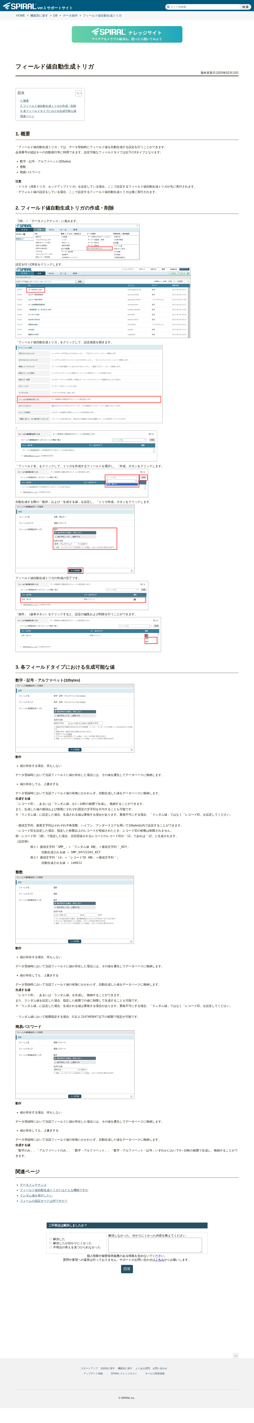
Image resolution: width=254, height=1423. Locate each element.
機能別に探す (39, 15)
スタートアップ (89, 1368)
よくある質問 (142, 1368)
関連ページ (27, 116)
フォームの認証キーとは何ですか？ (43, 1200)
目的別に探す (108, 1368)
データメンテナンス (33, 1184)
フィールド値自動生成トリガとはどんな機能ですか (54, 1190)
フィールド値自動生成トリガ (102, 15)
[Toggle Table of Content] (77, 93)
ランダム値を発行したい (36, 1195)
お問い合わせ (160, 1368)
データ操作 (70, 15)
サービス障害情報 (155, 1373)
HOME (20, 15)
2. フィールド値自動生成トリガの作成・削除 (48, 105)
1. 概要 (24, 100)
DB (55, 15)
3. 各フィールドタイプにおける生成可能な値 (48, 110)
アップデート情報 (93, 1373)
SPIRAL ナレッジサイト (124, 1373)
